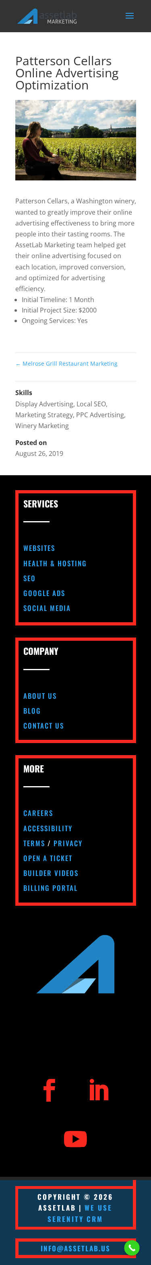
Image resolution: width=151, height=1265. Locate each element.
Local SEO (91, 404)
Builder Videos (51, 873)
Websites (39, 548)
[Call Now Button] (132, 1248)
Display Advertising (44, 404)
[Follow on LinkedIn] (98, 1090)
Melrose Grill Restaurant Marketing (66, 363)
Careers (38, 813)
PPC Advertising (100, 414)
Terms (34, 843)
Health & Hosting (55, 563)
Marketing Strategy (44, 414)
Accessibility (47, 828)
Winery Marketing (42, 425)
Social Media (47, 608)
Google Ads (44, 593)
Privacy (68, 843)
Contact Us (43, 725)
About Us (40, 696)
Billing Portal (50, 888)
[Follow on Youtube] (75, 1139)
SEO (29, 578)
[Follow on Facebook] (49, 1090)
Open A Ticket (47, 858)
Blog (32, 711)
